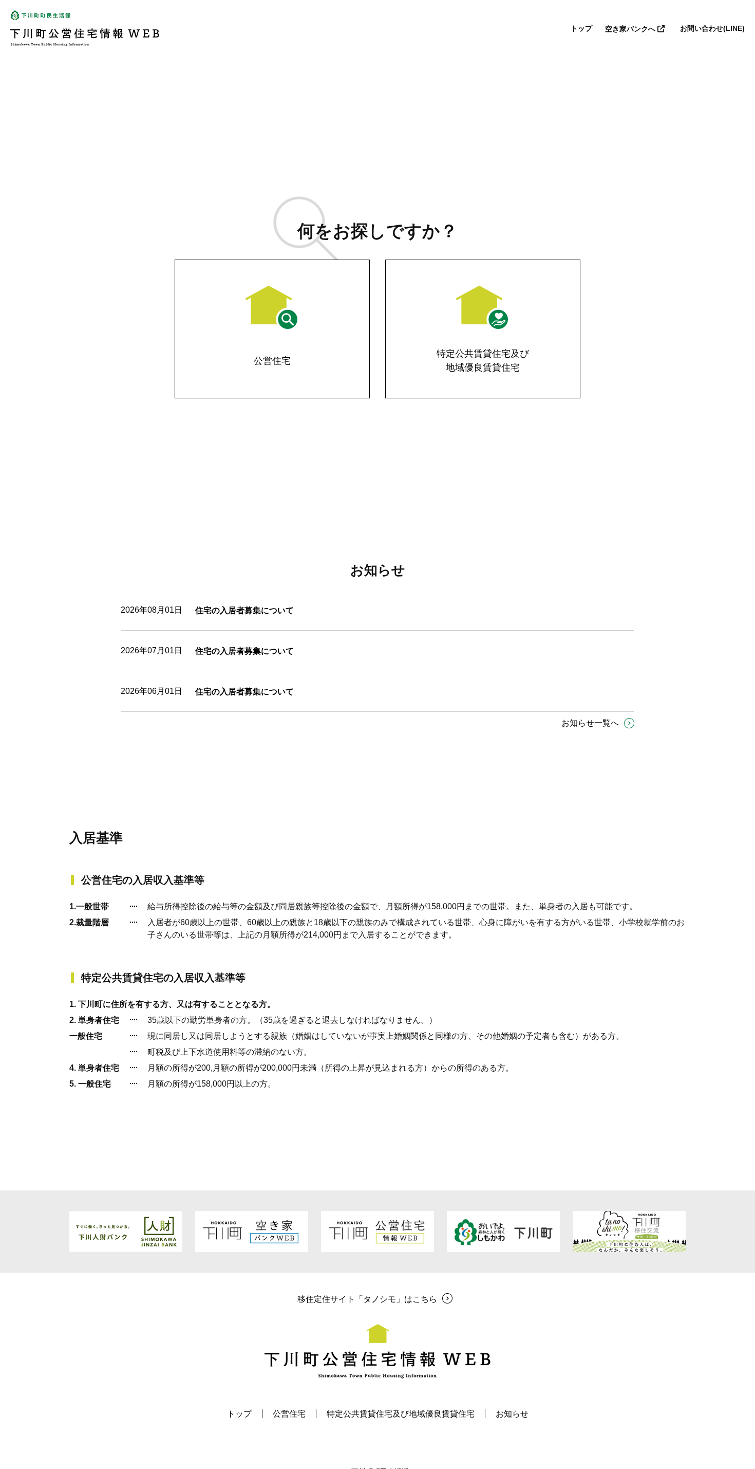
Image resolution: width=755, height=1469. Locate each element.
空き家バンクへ (631, 29)
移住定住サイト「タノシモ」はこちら (367, 1299)
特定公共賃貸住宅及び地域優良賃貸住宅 (401, 1413)
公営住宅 (289, 1413)
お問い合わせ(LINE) (712, 28)
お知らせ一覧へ (590, 723)
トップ (581, 28)
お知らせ (512, 1413)
